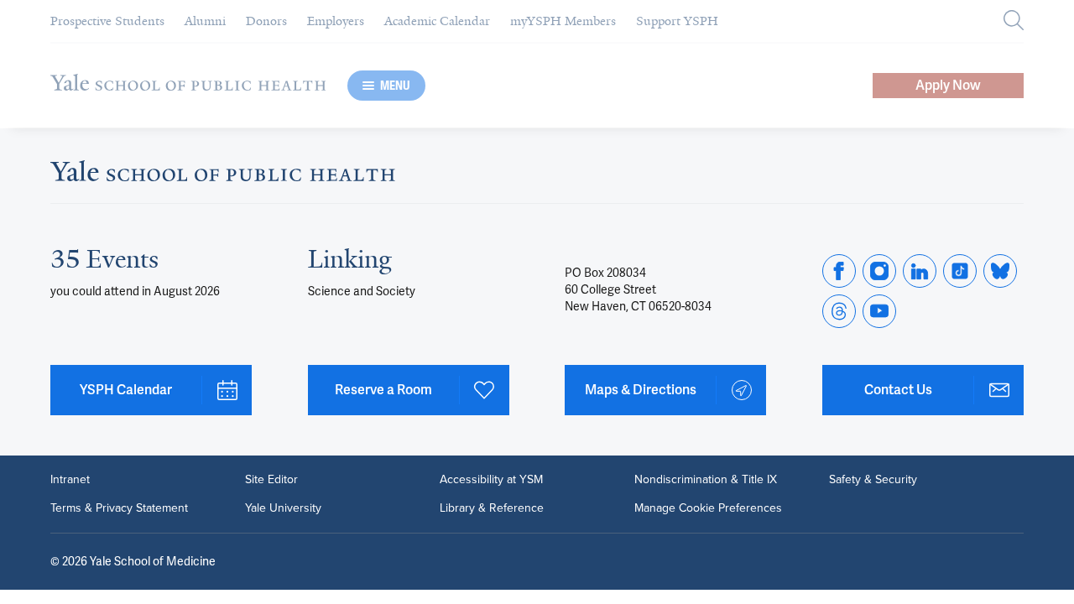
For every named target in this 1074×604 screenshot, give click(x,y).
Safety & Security (873, 479)
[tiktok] (960, 271)
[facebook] (839, 271)
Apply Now (948, 85)
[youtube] (879, 311)
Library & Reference (492, 508)
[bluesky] (1000, 271)
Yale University (283, 508)
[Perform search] (1014, 21)
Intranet (70, 479)
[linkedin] (919, 271)
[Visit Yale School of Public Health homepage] (222, 175)
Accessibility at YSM (491, 479)
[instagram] (879, 271)
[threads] (839, 311)
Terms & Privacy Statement (119, 508)
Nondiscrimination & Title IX (705, 479)
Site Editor (271, 479)
